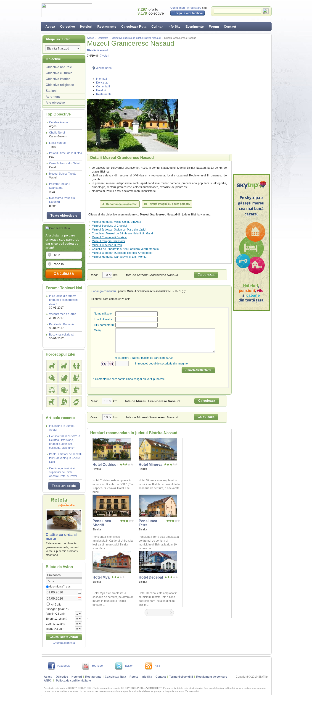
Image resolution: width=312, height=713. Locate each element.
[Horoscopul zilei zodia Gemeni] (76, 365)
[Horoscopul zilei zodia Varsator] (64, 401)
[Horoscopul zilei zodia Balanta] (52, 389)
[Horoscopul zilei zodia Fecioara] (76, 377)
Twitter (129, 665)
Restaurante (106, 26)
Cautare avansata (64, 643)
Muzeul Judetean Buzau (107, 245)
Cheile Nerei (58, 134)
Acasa (50, 26)
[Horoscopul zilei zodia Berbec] (52, 365)
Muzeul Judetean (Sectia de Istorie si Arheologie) (122, 252)
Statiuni (51, 90)
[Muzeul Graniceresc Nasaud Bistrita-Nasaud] (159, 125)
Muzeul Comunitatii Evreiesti (109, 237)
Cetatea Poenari (59, 124)
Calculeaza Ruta (133, 26)
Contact (230, 26)
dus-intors (55, 586)
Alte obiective (55, 102)
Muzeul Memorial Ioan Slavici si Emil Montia (119, 256)
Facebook (63, 665)
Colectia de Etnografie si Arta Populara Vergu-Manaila (125, 249)
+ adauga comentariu (104, 291)
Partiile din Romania (61, 324)
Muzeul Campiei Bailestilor (108, 241)
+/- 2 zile (55, 604)
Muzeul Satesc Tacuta (62, 175)
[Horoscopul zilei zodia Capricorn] (52, 401)
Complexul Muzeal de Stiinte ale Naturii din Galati (122, 233)
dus (68, 586)
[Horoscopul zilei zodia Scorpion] (64, 389)
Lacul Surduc (57, 144)
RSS (157, 665)
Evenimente (194, 26)
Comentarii (103, 86)
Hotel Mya (101, 577)
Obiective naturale (59, 67)
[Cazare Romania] (251, 242)
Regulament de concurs (211, 676)
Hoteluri (86, 26)
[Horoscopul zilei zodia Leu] (64, 377)
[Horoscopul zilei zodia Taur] (64, 365)
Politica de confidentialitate (73, 680)
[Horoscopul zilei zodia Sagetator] (76, 389)
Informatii (102, 78)
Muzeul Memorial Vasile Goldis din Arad (116, 221)
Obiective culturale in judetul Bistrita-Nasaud (136, 38)
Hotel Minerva (150, 465)
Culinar (157, 26)
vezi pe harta (104, 68)
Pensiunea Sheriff (102, 523)
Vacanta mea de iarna (62, 314)
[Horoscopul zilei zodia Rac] (52, 377)
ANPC (48, 680)
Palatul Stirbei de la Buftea (65, 155)
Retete (134, 676)
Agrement (53, 96)
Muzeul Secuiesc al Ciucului (109, 225)
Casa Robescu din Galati (64, 165)
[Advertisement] (251, 103)
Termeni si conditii (181, 676)
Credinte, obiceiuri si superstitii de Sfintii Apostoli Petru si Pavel (63, 472)
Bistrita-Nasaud (97, 50)
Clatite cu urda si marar (61, 536)
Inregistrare (194, 7)
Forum (214, 26)
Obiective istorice (58, 79)
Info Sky (174, 26)
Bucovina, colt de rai (61, 334)
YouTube (97, 665)
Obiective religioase (60, 85)
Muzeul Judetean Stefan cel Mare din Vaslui (119, 229)
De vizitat (102, 82)
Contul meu (177, 7)
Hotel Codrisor (105, 465)
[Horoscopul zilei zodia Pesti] (76, 401)
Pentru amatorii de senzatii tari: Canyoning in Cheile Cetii (65, 458)
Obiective (67, 26)
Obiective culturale (59, 73)
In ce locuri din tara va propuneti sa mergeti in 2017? (63, 299)
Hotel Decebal (151, 577)
